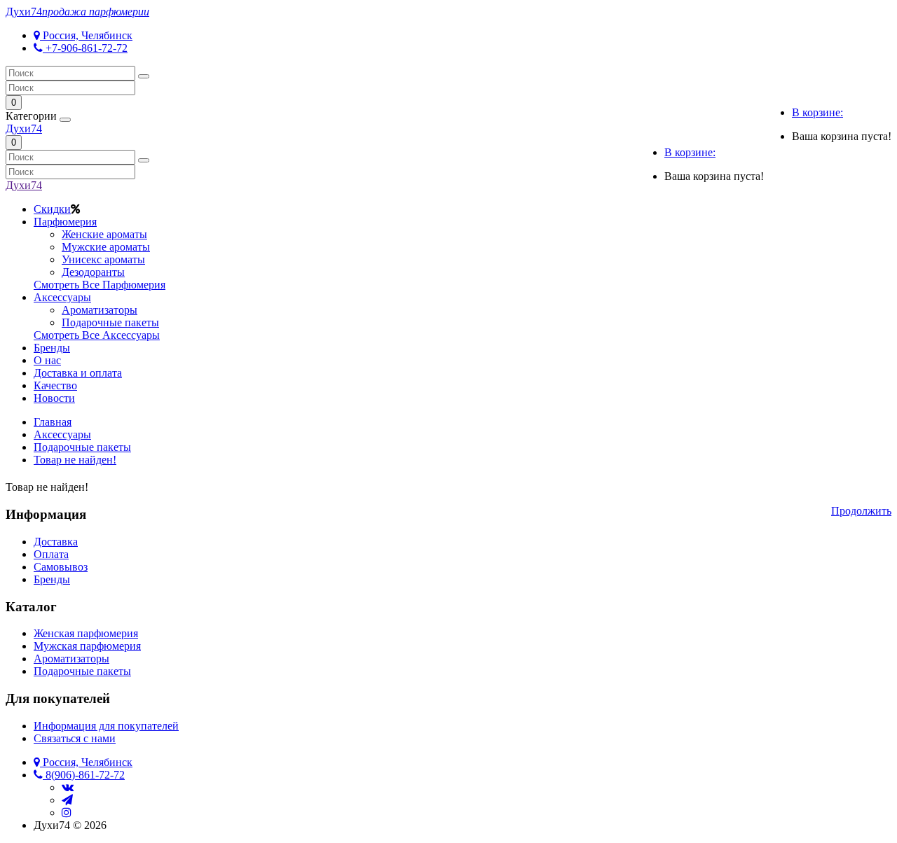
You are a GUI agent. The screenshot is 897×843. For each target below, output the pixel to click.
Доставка (56, 542)
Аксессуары (62, 297)
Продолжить (861, 511)
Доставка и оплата (78, 373)
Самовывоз (61, 567)
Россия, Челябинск (86, 35)
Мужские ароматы (106, 247)
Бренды (52, 348)
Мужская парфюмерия (87, 646)
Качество (55, 385)
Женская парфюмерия (86, 633)
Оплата (51, 554)
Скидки (52, 209)
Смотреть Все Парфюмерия (99, 285)
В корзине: (817, 112)
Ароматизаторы (99, 310)
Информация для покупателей (106, 726)
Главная (52, 422)
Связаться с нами (75, 738)
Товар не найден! (75, 460)
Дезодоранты (93, 272)
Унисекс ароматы (103, 259)
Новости (54, 398)
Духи (77, 12)
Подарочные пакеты (110, 322)
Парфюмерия (65, 222)
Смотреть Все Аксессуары (97, 335)
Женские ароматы (104, 234)
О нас (47, 360)
